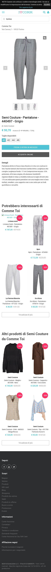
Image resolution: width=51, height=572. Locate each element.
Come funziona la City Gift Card (14, 536)
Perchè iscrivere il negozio (12, 547)
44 (13, 140)
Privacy (5, 527)
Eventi (4, 511)
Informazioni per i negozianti (13, 550)
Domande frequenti (9, 533)
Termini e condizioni (10, 530)
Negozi (5, 478)
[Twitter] (14, 466)
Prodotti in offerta (9, 502)
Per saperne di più (26, 7)
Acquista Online (25, 154)
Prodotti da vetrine (9, 496)
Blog (4, 490)
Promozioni (6, 508)
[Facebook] (4, 466)
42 (8, 140)
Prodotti (5, 484)
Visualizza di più (25, 314)
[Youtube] (9, 466)
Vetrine (4, 481)
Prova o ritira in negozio (25, 147)
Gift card (5, 487)
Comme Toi (6, 26)
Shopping (6, 493)
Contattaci (6, 524)
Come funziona (8, 521)
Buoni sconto (7, 505)
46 (18, 140)
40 (3, 140)
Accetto (47, 4)
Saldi (4, 499)
